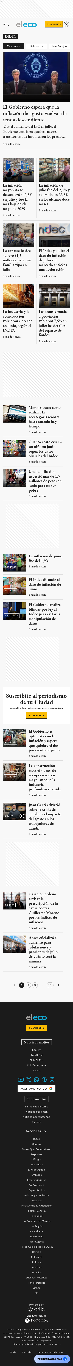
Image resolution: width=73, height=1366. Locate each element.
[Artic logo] (37, 1307)
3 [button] (35, 985)
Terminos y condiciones (50, 1352)
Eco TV (9, 816)
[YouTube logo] (21, 1082)
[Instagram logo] (52, 1082)
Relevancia (36, 46)
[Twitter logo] (29, 1082)
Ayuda (13, 1352)
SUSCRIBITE (54, 24)
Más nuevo (13, 46)
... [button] (42, 985)
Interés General (10, 947)
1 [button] (21, 985)
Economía (10, 453)
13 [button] (50, 985)
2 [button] (28, 985)
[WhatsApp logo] (36, 1082)
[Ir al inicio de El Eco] (26, 24)
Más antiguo (59, 46)
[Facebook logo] (44, 1082)
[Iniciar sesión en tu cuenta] (66, 24)
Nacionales (11, 615)
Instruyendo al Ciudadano (14, 417)
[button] (14, 985)
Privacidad (27, 1352)
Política (9, 905)
